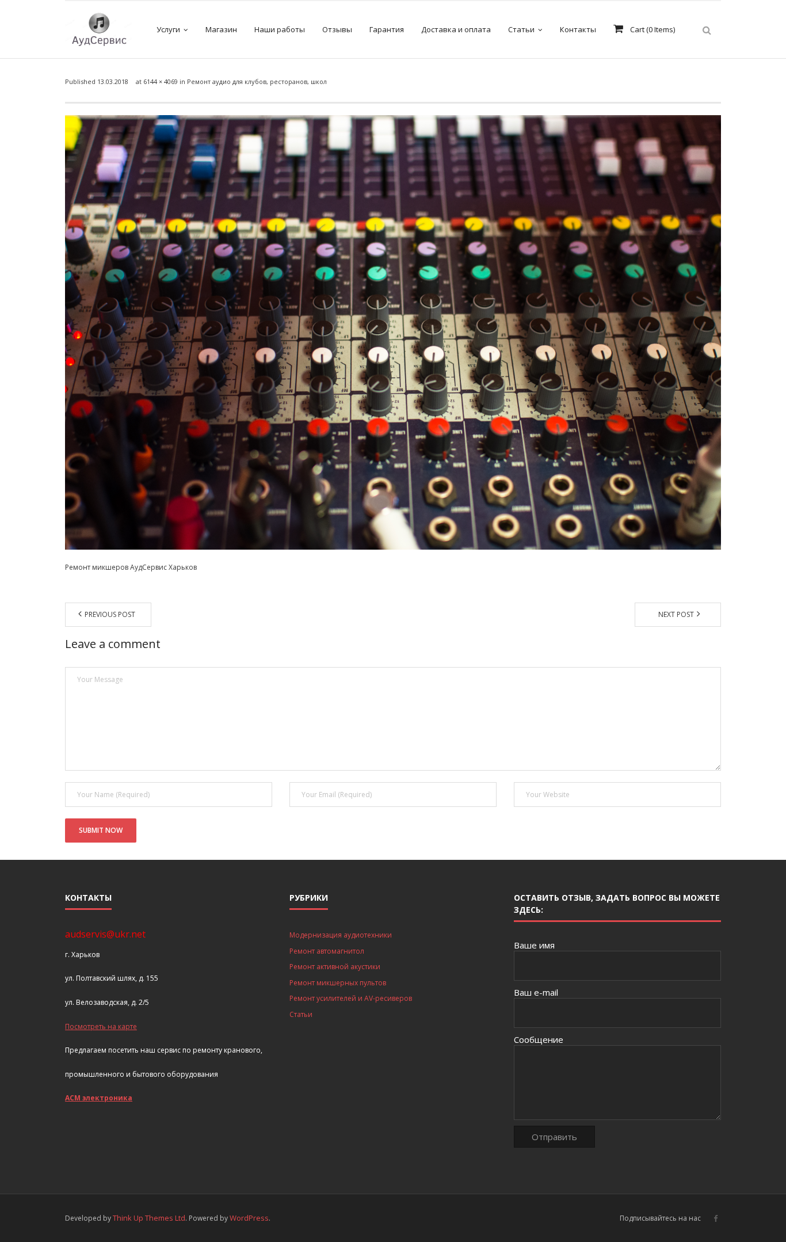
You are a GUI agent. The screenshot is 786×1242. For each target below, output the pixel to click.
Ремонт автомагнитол (326, 951)
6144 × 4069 (160, 81)
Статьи (300, 1014)
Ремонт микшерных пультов (337, 983)
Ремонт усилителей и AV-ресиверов (350, 998)
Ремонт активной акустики (334, 966)
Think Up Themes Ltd (149, 1218)
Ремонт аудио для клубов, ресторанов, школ (257, 81)
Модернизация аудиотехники (340, 935)
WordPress (249, 1218)
